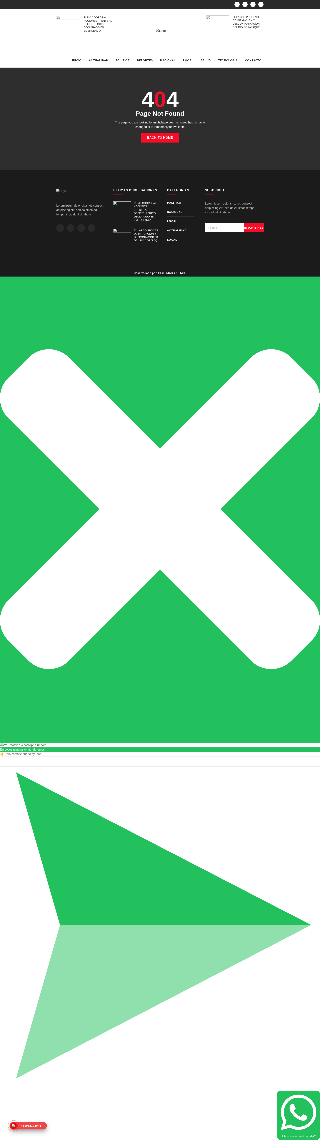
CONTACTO (253, 60)
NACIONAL (168, 60)
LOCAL (188, 60)
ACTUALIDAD (98, 60)
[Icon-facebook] (237, 4)
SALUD (206, 60)
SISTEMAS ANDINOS (172, 273)
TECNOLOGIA (228, 60)
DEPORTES (145, 60)
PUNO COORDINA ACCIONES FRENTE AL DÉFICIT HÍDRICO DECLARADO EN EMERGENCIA (98, 24)
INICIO (76, 60)
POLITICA (123, 60)
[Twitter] (245, 4)
